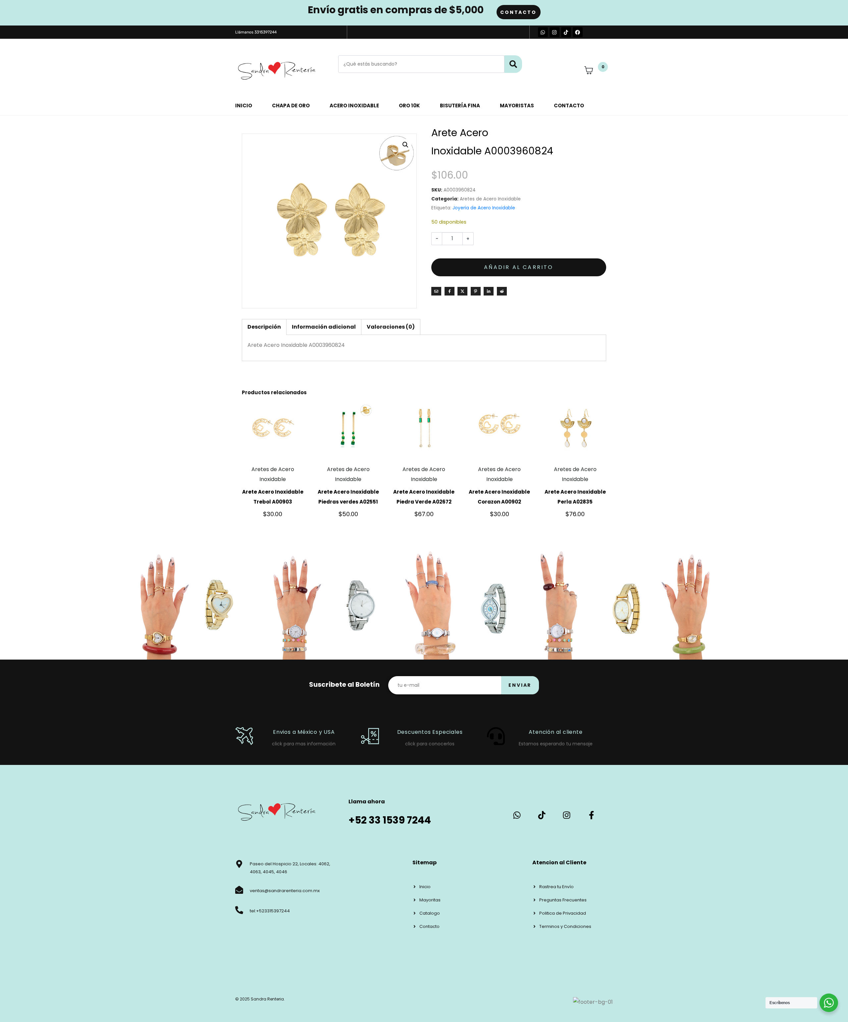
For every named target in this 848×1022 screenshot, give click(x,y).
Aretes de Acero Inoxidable (490, 199)
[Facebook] (578, 32)
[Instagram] (554, 32)
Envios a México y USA (304, 732)
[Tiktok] (566, 32)
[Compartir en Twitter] (462, 291)
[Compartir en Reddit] (502, 291)
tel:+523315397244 (270, 911)
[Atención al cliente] (496, 736)
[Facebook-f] (591, 815)
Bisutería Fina (460, 105)
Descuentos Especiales (430, 732)
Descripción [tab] (264, 327)
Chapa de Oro (291, 105)
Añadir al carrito (518, 267)
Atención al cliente (555, 732)
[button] (405, 145)
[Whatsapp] (543, 32)
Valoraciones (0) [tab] (391, 327)
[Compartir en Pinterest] (476, 291)
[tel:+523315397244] (239, 910)
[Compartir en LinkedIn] (489, 291)
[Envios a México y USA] (244, 736)
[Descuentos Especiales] (370, 736)
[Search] (513, 64)
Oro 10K (409, 105)
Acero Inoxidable (354, 105)
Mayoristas (517, 105)
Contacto (569, 105)
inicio (243, 105)
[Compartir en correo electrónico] (436, 291)
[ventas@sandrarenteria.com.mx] (239, 890)
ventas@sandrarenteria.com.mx (285, 891)
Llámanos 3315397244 (256, 32)
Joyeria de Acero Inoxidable (483, 208)
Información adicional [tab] (324, 327)
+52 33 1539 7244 (389, 820)
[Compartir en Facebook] (449, 291)
